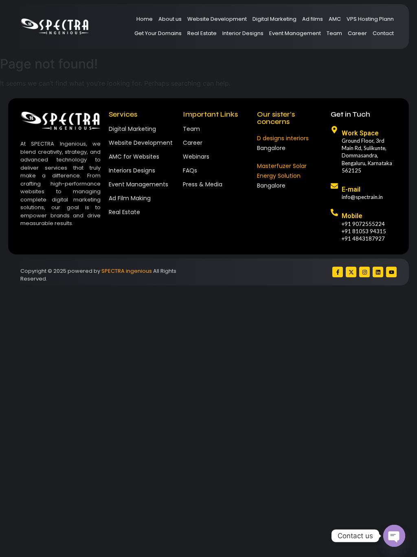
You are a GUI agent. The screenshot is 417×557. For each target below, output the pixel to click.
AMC (335, 19)
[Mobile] (334, 213)
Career (357, 33)
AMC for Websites (134, 157)
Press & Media (202, 184)
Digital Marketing (274, 19)
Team (334, 33)
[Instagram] (364, 272)
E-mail (351, 189)
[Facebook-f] (337, 272)
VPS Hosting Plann (370, 19)
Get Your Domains (158, 33)
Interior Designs (242, 33)
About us (170, 19)
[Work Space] (334, 130)
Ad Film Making (130, 198)
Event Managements (138, 184)
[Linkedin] (378, 272)
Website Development (217, 19)
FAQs (190, 170)
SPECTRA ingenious (126, 271)
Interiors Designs (132, 170)
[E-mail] (334, 186)
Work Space (360, 133)
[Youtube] (391, 272)
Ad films (312, 19)
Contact (383, 33)
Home (144, 19)
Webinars (196, 157)
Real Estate (202, 33)
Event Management (295, 33)
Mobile (352, 216)
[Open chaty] (394, 536)
